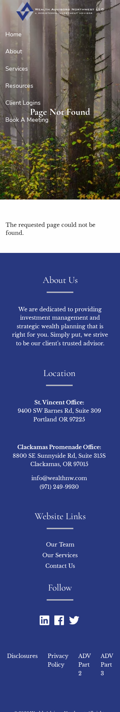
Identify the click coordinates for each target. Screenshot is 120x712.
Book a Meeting (27, 120)
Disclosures (22, 656)
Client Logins (23, 103)
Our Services (60, 555)
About (13, 51)
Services (16, 69)
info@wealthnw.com (59, 478)
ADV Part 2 (84, 664)
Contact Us (60, 566)
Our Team (60, 544)
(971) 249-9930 (59, 486)
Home (13, 34)
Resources (19, 86)
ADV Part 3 (107, 664)
